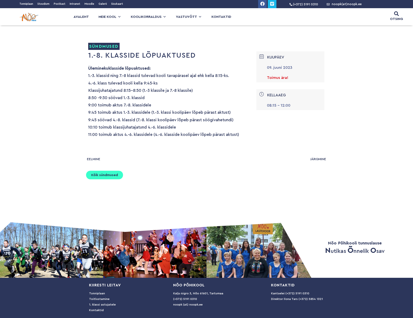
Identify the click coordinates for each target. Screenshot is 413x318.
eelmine (93, 159)
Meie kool (107, 16)
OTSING (396, 19)
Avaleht (81, 16)
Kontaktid (221, 16)
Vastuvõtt (186, 16)
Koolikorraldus (146, 16)
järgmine (318, 159)
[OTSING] (396, 13)
